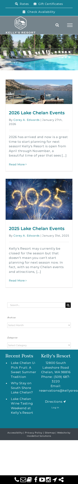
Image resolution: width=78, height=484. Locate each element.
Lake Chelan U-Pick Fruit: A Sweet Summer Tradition (23, 370)
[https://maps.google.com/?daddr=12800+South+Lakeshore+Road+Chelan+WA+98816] (64, 401)
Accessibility (15, 432)
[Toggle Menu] (70, 25)
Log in (55, 407)
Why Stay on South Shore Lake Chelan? (22, 387)
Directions (53, 401)
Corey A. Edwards (26, 120)
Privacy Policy (33, 432)
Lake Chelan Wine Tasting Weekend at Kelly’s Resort (22, 406)
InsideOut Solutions (39, 436)
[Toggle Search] (57, 25)
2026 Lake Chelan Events (37, 112)
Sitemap (50, 432)
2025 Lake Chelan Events (36, 228)
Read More (17, 164)
